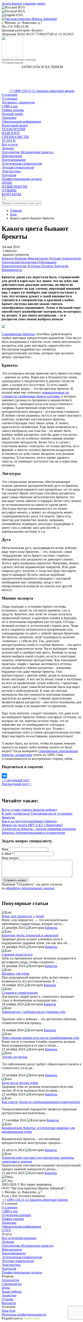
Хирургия (9, 175)
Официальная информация (21, 121)
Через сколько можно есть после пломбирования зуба (40, 1038)
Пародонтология (14, 266)
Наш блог (9, 1310)
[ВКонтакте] (4, 775)
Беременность (12, 270)
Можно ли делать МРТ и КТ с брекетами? (32, 825)
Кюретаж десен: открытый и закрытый (30, 935)
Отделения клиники (16, 1215)
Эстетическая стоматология (22, 163)
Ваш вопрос (10, 858)
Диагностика (11, 171)
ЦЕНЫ (7, 182)
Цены (6, 1287)
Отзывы (7, 1299)
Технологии (10, 1280)
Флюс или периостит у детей (23, 916)
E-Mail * (8, 853)
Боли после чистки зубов (20, 1083)
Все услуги (10, 144)
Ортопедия (28, 262)
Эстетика (34, 266)
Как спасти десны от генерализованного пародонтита (41, 1102)
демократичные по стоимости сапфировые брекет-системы (35, 394)
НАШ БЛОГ (11, 133)
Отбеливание (46, 262)
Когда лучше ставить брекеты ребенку (29, 809)
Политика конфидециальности (24, 1314)
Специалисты (12, 1284)
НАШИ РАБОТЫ (14, 186)
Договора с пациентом (18, 102)
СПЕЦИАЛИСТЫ (15, 137)
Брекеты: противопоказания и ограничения (33, 832)
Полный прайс (12, 114)
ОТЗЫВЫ (9, 190)
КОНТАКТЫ (11, 194)
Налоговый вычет (15, 125)
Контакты (9, 1303)
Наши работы (11, 1291)
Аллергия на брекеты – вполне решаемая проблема (39, 829)
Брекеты (8, 258)
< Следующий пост (16, 780)
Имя (5, 849)
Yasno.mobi (32, 1318)
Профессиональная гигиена (22, 179)
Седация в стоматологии (20, 992)
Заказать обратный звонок (55, 91)
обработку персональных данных (30, 888)
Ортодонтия (11, 262)
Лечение (8, 148)
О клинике (9, 94)
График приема (13, 110)
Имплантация (12, 156)
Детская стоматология (18, 167)
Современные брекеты (18, 334)
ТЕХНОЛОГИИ (13, 129)
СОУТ (6, 1230)
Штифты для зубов (15, 973)
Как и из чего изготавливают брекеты (29, 821)
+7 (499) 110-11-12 (22, 91)
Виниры (21, 258)
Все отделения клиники (19, 1238)
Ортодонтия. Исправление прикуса (27, 152)
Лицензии (9, 117)
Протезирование (14, 160)
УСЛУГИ (9, 140)
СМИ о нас (10, 106)
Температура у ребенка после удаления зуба (33, 1012)
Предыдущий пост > (16, 784)
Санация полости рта (17, 954)
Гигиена (47, 266)
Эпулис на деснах (14, 1057)
